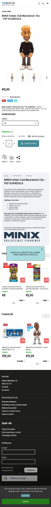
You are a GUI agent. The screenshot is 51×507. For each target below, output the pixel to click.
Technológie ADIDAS (9, 435)
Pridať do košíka (30, 143)
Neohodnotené (15, 97)
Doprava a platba (8, 414)
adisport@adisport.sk (9, 381)
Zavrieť (43, 166)
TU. (36, 255)
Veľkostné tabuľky (8, 429)
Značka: (6, 11)
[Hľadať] (39, 3)
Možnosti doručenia (38, 136)
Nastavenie (25, 496)
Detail (21, 300)
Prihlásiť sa (30, 470)
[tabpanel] (14, 283)
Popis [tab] (6, 176)
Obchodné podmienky (9, 402)
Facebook (5, 387)
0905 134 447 (7, 384)
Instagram (5, 390)
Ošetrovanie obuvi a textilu (11, 432)
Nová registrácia (7, 468)
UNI (14, 303)
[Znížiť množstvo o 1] (3, 144)
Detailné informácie (9, 114)
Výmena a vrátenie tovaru (11, 411)
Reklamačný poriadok (9, 408)
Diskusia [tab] (29, 176)
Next (48, 255)
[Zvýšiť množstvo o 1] (14, 144)
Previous (45, 316)
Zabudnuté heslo (7, 470)
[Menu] (47, 3)
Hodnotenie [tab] (16, 176)
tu (41, 491)
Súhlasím (26, 501)
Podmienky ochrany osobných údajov (14, 405)
